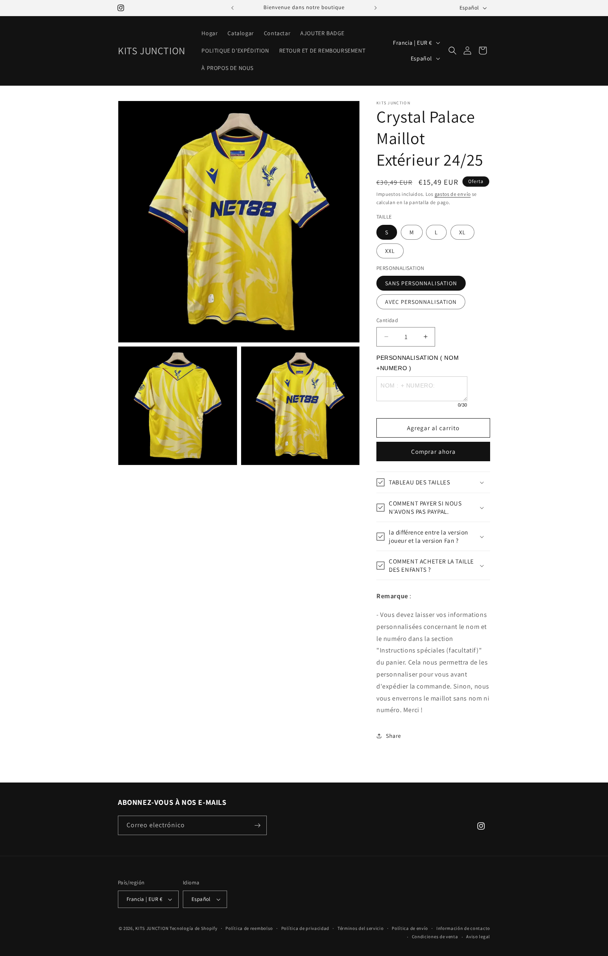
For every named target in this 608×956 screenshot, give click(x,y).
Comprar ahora (433, 451)
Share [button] (393, 735)
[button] (452, 50)
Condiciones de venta (435, 936)
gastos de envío (453, 194)
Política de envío (410, 928)
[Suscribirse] (257, 825)
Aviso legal (478, 936)
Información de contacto (463, 928)
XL (462, 232)
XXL (390, 251)
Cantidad (387, 320)
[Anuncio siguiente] (375, 8)
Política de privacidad (305, 928)
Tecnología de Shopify (194, 928)
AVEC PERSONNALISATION (421, 302)
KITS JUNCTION (151, 928)
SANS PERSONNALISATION (421, 283)
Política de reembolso (249, 928)
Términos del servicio (361, 928)
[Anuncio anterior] (232, 8)
